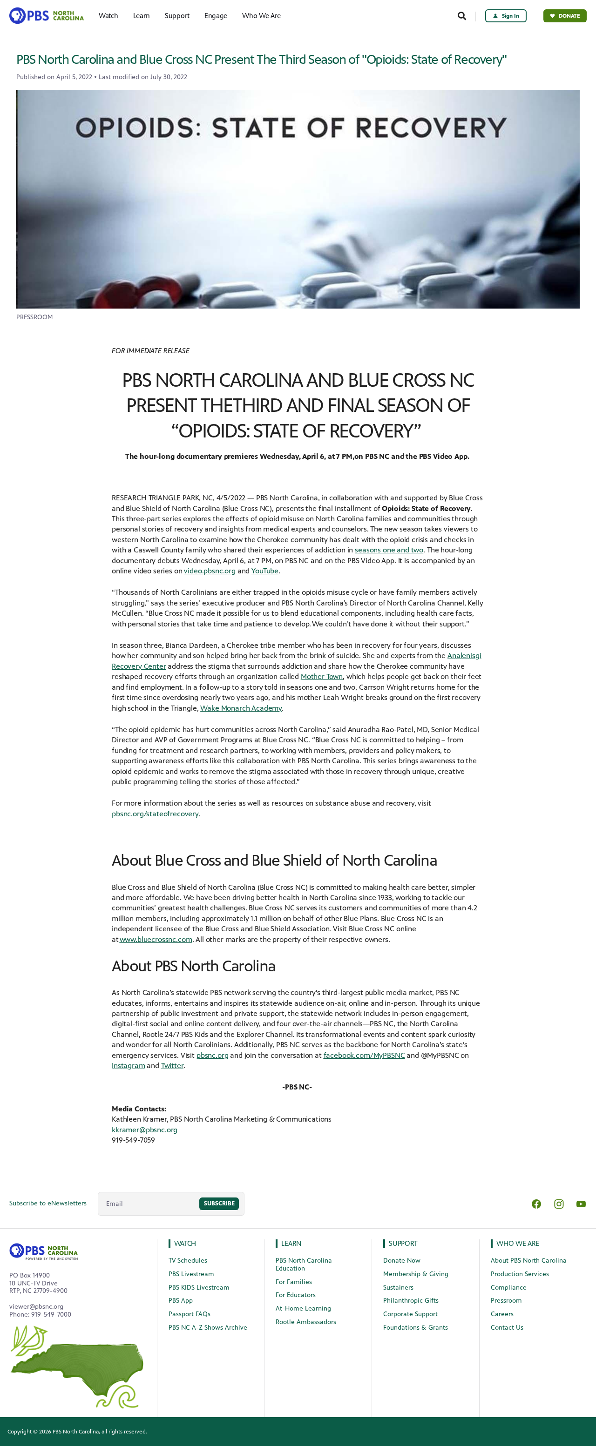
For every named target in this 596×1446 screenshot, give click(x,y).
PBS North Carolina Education (304, 1264)
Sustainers (398, 1287)
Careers (502, 1314)
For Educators (296, 1295)
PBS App (181, 1301)
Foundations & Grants (415, 1328)
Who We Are (261, 16)
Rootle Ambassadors (306, 1322)
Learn (141, 16)
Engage (215, 16)
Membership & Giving (415, 1274)
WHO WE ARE (517, 1243)
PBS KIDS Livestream (199, 1287)
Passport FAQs (189, 1314)
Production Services (520, 1274)
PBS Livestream (191, 1274)
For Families (294, 1282)
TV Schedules (188, 1260)
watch (185, 1243)
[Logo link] (43, 1250)
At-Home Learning (303, 1308)
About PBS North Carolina (529, 1260)
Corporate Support (410, 1314)
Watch (108, 16)
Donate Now (401, 1260)
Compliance (509, 1287)
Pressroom (506, 1301)
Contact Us (507, 1328)
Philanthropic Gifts (411, 1301)
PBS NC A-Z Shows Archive (208, 1328)
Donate (569, 16)
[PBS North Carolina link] (45, 16)
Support (177, 16)
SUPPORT (403, 1243)
